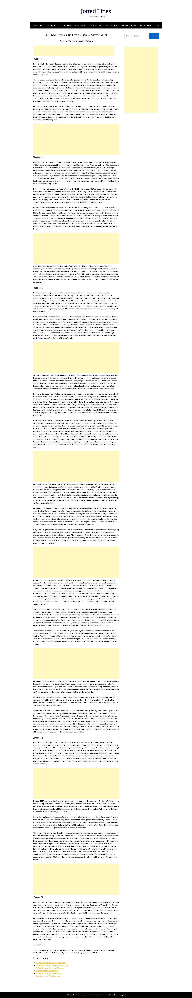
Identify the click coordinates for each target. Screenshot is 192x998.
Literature (37, 25)
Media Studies (53, 25)
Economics (111, 25)
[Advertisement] (73, 51)
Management (81, 25)
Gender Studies (128, 25)
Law (157, 25)
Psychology (145, 25)
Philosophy (96, 25)
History (67, 25)
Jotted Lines (96, 11)
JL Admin (89, 41)
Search (154, 36)
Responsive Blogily (106, 995)
